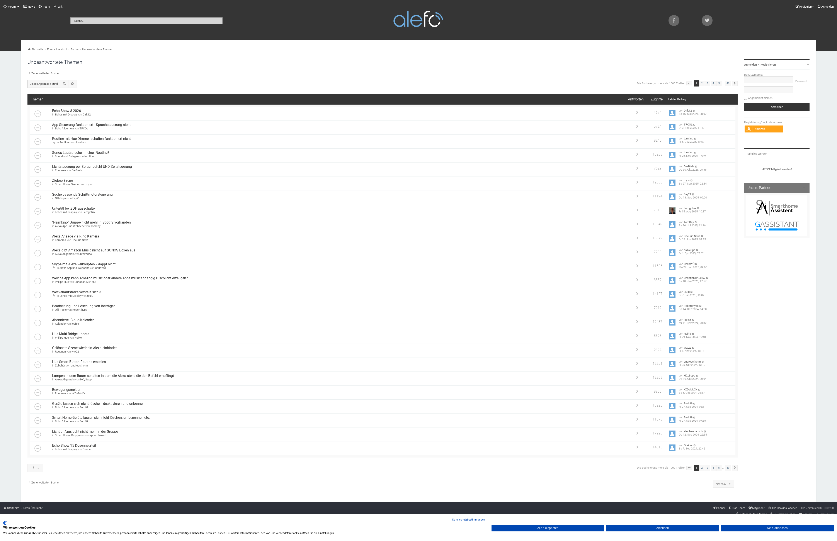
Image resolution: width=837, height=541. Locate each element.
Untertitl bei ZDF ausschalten (74, 208)
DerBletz (76, 170)
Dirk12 (87, 114)
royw (89, 184)
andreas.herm (79, 365)
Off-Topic (61, 198)
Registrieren (768, 64)
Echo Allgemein (64, 128)
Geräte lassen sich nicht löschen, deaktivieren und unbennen (98, 404)
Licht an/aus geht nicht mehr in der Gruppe (85, 432)
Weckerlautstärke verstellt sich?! (76, 292)
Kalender (60, 323)
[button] (689, 83)
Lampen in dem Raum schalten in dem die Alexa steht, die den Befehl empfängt (113, 376)
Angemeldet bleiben (760, 98)
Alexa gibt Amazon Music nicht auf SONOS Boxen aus (93, 250)
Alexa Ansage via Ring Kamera (75, 236)
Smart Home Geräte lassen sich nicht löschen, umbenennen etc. (101, 418)
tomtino (80, 142)
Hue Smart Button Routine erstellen (79, 362)
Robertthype (79, 309)
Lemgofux (89, 212)
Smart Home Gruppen (68, 435)
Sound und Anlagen (67, 156)
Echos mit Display (66, 114)
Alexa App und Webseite (70, 226)
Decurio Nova (80, 240)
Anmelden (750, 64)
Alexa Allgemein (65, 254)
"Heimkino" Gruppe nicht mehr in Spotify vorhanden (91, 222)
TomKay (95, 226)
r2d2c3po (86, 254)
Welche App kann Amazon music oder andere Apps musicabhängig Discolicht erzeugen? (120, 278)
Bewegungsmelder (66, 390)
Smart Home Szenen (67, 184)
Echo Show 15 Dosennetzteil (74, 446)
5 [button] (719, 83)
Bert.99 (84, 407)
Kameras (60, 240)
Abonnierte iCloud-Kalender (73, 320)
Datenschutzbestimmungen (468, 519)
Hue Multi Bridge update (70, 334)
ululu (90, 295)
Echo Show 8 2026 (66, 111)
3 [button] (707, 83)
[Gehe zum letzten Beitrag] (693, 110)
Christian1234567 (85, 281)
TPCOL (84, 128)
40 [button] (728, 83)
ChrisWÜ (100, 268)
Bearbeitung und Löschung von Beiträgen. (84, 306)
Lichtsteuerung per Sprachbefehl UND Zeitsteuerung (92, 167)
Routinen (65, 142)
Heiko (78, 337)
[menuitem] (29, 7)
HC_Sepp (86, 379)
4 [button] (713, 83)
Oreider (87, 449)
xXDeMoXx (78, 393)
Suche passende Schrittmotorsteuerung (82, 195)
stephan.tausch (96, 435)
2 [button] (702, 83)
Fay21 (76, 198)
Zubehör (60, 365)
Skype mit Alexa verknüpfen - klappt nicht (84, 264)
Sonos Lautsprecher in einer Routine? (80, 153)
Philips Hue (62, 281)
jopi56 (75, 323)
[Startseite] (418, 20)
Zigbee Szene (62, 181)
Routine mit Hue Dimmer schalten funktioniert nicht (91, 139)
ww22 (75, 351)
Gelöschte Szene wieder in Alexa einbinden (84, 348)
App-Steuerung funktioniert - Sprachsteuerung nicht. (91, 125)
